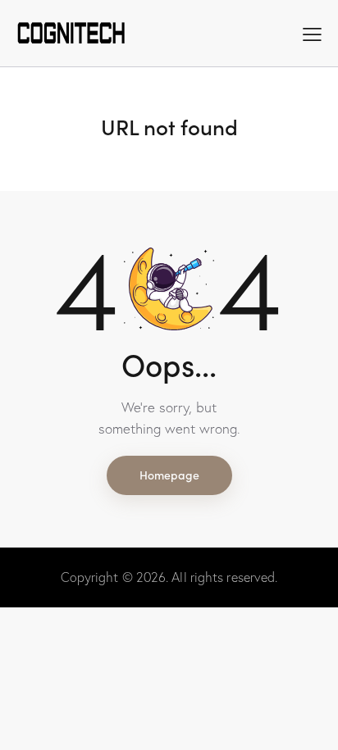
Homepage (169, 474)
